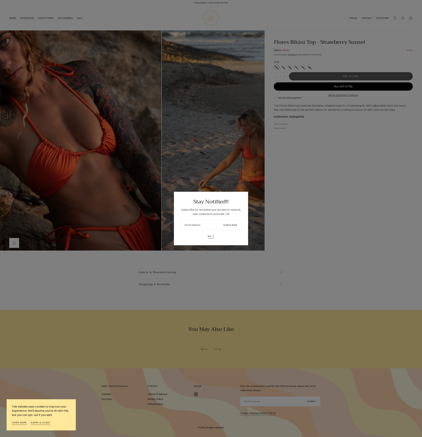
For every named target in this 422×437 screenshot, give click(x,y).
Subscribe (230, 225)
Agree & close (40, 422)
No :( (211, 236)
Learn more (19, 422)
